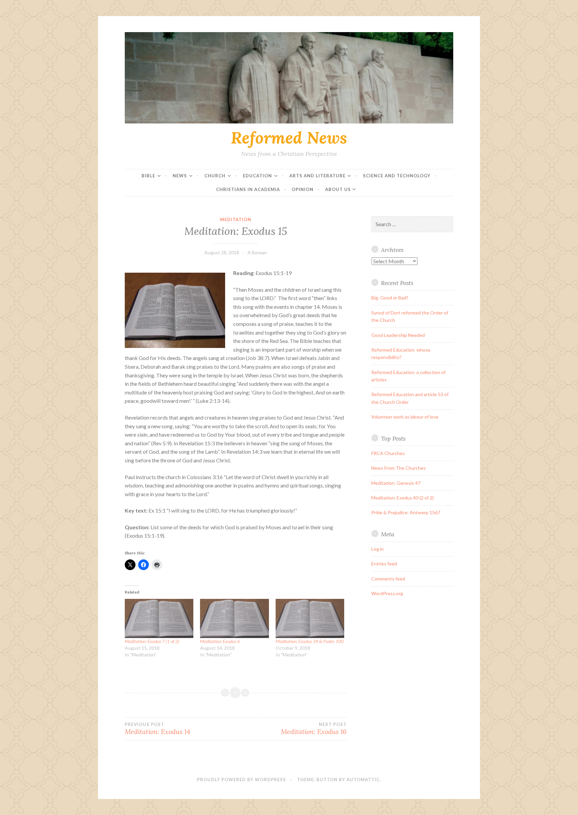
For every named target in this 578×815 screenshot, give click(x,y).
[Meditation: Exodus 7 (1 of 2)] (159, 618)
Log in (377, 549)
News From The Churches (398, 468)
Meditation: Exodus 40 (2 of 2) (402, 498)
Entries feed (384, 563)
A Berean (257, 252)
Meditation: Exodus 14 (157, 729)
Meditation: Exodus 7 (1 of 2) (152, 641)
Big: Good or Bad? (389, 297)
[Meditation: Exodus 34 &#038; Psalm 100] (310, 618)
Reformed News (289, 137)
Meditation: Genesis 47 (395, 483)
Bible (148, 175)
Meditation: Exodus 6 (220, 641)
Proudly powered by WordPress (241, 779)
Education (257, 175)
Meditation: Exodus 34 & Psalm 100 (310, 641)
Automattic (363, 779)
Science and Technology (396, 175)
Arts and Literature (317, 175)
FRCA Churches (388, 453)
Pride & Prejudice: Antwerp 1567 (405, 512)
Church (214, 175)
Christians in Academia (248, 189)
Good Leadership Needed (398, 335)
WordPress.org (387, 593)
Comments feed (388, 578)
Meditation (235, 219)
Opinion (302, 189)
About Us (338, 189)
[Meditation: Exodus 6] (234, 618)
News (180, 175)
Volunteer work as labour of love (405, 417)
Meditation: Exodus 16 (313, 729)
